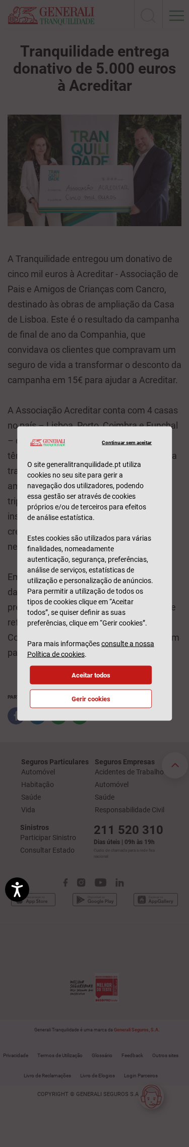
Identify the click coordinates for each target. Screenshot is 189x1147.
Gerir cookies (91, 698)
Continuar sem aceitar (127, 442)
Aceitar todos (91, 675)
